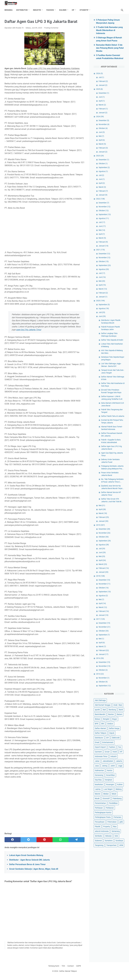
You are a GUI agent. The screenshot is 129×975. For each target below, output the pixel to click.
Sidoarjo (108, 836)
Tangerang (99, 845)
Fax (119, 747)
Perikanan (110, 808)
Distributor (22, 10)
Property (106, 827)
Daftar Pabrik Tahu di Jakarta (112, 416)
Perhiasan (99, 808)
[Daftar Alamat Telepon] (12, 3)
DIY (107, 738)
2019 (100, 525)
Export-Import (100, 747)
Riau (115, 827)
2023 (100, 156)
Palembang (117, 798)
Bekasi (97, 719)
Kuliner (62, 10)
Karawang (99, 775)
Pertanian (117, 817)
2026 (99, 73)
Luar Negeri (108, 789)
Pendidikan (113, 803)
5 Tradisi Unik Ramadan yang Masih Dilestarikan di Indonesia (109, 30)
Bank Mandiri (100, 714)
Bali (104, 710)
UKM (121, 845)
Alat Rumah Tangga (102, 705)
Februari (103, 81)
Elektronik (116, 738)
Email (97, 742)
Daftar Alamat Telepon (68, 971)
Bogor (114, 719)
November (104, 124)
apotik (97, 710)
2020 (100, 301)
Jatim (112, 766)
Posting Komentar (51, 28)
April (102, 101)
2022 (100, 199)
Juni (102, 97)
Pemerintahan (100, 803)
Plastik (97, 827)
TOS (63, 966)
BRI (102, 724)
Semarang (116, 831)
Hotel (115, 752)
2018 (100, 576)
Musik (97, 798)
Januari (103, 85)
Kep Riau (98, 780)
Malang (119, 789)
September (104, 167)
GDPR (78, 966)
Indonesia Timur (101, 756)
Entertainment (107, 742)
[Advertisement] (45, 230)
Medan (106, 794)
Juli (101, 77)
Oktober (103, 128)
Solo (116, 836)
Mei (101, 136)
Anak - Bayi (117, 705)
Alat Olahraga (100, 700)
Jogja (120, 766)
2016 (100, 658)
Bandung (112, 710)
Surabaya (119, 841)
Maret (102, 105)
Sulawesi (98, 841)
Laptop (98, 789)
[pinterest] (45, 839)
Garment (98, 752)
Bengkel (106, 719)
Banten (111, 714)
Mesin (114, 794)
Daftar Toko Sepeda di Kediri (112, 340)
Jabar (97, 761)
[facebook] (13, 839)
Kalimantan (99, 770)
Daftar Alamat (100, 728)
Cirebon (110, 724)
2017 (100, 619)
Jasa (97, 766)
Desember (104, 93)
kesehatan (99, 784)
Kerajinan (108, 780)
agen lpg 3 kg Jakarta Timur (28, 329)
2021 (100, 250)
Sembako (98, 836)
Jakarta (119, 761)
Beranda (8, 10)
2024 (100, 116)
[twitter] (29, 839)
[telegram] (77, 839)
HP (73, 10)
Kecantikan (110, 775)
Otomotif (84, 10)
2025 (99, 89)
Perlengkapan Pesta (103, 817)
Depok (111, 733)
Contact (70, 966)
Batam (119, 714)
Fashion (50, 10)
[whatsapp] (61, 839)
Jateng (104, 766)
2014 (100, 674)
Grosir (107, 752)
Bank (121, 710)
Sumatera (108, 841)
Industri (37, 10)
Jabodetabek (108, 761)
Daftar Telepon (100, 733)
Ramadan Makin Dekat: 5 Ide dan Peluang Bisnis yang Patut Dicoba (110, 48)
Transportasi (111, 845)
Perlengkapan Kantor (103, 812)
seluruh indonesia (102, 831)
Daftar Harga (114, 728)
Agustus (103, 171)
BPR (96, 724)
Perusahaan (99, 822)
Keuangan (110, 784)
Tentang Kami (53, 966)
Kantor (109, 770)
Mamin (97, 794)
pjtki (121, 822)
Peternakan (112, 822)
